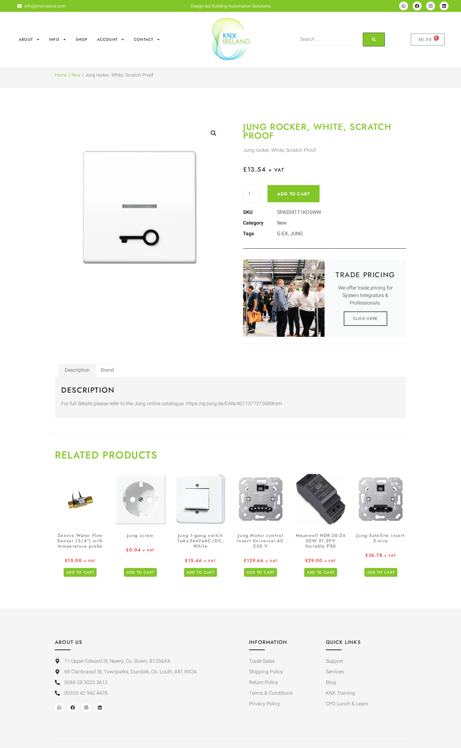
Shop (82, 39)
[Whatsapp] (403, 6)
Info (54, 39)
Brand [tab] (107, 370)
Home (61, 75)
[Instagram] (430, 6)
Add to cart (293, 194)
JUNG (296, 233)
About (26, 39)
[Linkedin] (444, 6)
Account (107, 39)
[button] (213, 133)
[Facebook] (417, 6)
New (76, 75)
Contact (143, 39)
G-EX (282, 233)
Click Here (365, 318)
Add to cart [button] (80, 572)
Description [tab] (77, 370)
